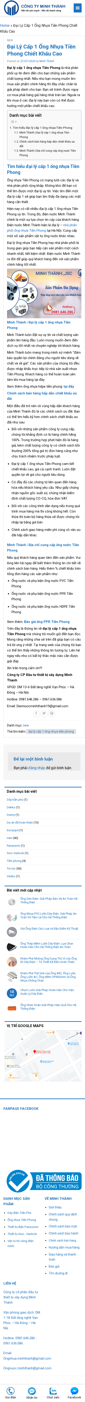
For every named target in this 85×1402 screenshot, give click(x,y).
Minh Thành (46, 61)
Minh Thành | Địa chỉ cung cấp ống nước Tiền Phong (47, 153)
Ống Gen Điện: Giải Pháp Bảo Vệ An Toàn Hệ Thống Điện (49, 900)
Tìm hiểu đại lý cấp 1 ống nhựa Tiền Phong (42, 127)
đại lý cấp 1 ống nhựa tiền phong (51, 731)
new (10, 40)
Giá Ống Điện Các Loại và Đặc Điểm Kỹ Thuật (49, 928)
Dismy (11, 814)
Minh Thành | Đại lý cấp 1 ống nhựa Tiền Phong (44, 135)
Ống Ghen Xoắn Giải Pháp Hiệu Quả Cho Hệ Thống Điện (48, 1006)
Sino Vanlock (15, 853)
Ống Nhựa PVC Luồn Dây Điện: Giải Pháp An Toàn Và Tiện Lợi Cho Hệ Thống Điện (48, 915)
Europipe (13, 830)
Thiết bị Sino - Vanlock (22, 1234)
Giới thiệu (55, 1207)
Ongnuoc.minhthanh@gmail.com (27, 1368)
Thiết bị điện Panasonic (23, 1227)
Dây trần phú (15, 799)
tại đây (69, 386)
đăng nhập (36, 768)
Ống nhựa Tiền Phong (21, 1220)
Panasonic (13, 845)
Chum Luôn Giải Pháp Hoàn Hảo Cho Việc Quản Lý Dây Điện (47, 991)
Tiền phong (14, 861)
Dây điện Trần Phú (19, 1213)
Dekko (11, 807)
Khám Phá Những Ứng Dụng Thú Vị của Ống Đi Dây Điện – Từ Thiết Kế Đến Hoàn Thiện (48, 960)
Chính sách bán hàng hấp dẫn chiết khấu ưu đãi (47, 144)
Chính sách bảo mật (63, 1226)
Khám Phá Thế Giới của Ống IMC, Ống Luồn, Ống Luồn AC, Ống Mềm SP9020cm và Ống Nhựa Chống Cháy (48, 977)
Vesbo (11, 876)
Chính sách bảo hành (63, 1233)
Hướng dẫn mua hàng (64, 1247)
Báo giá (54, 1266)
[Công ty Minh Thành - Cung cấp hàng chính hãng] (35, 8)
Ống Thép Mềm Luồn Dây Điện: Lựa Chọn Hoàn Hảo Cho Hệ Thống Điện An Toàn (46, 945)
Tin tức (11, 868)
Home (5, 25)
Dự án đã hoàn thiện (20, 822)
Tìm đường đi (58, 1273)
